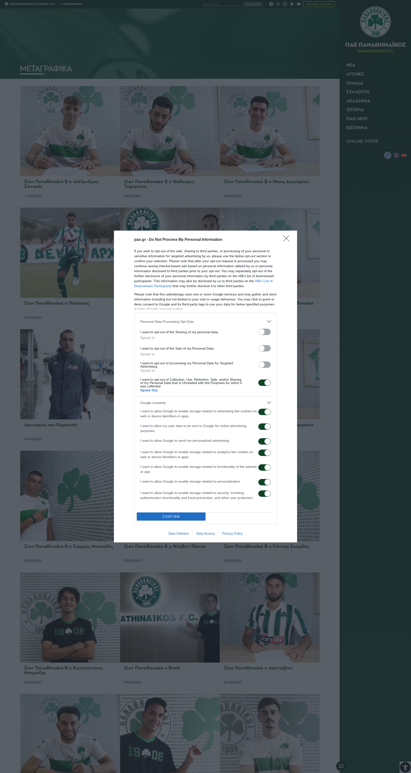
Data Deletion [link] (178, 533)
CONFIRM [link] (171, 516)
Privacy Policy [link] (232, 533)
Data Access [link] (205, 533)
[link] (287, 239)
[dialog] (205, 386)
